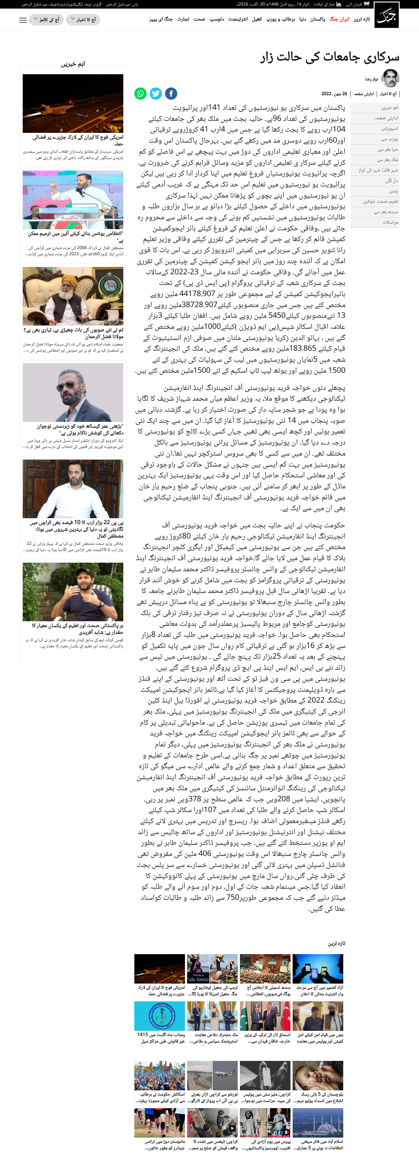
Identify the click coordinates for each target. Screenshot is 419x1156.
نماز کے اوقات (324, 4)
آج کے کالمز (48, 20)
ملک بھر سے (387, 160)
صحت (199, 19)
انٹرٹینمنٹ (238, 19)
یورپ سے (389, 139)
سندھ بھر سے (386, 212)
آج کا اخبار (85, 20)
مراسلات (390, 222)
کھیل (257, 19)
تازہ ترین (361, 19)
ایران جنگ (339, 19)
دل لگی (391, 181)
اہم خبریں (389, 108)
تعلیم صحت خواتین (380, 202)
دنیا (302, 19)
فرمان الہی (353, 4)
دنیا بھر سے (388, 149)
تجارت (183, 19)
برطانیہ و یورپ (280, 19)
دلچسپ (217, 19)
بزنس (393, 191)
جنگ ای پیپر (161, 19)
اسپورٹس (389, 129)
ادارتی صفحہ (364, 94)
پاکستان (317, 19)
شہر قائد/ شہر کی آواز (378, 170)
